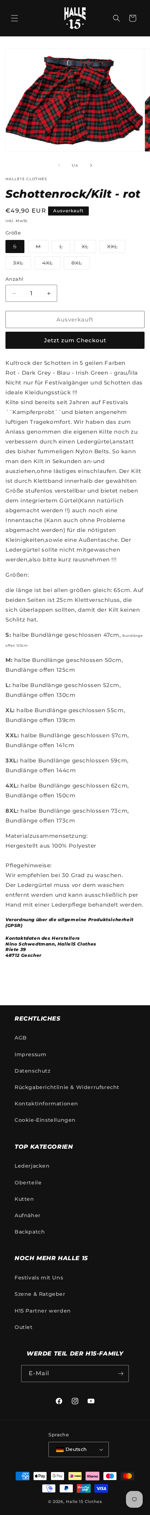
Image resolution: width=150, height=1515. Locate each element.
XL (89, 248)
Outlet (24, 1327)
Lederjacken (32, 1166)
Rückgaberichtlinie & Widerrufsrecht (67, 1087)
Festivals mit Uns (39, 1277)
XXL (116, 248)
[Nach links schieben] (59, 165)
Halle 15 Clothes (84, 1501)
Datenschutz (33, 1071)
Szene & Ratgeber (40, 1294)
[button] (15, 18)
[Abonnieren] (120, 1373)
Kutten (24, 1199)
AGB (21, 1037)
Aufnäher (28, 1215)
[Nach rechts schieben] (91, 165)
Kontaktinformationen (46, 1103)
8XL (80, 264)
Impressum (30, 1054)
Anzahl (14, 279)
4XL (51, 264)
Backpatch (30, 1231)
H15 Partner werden (43, 1310)
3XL (22, 264)
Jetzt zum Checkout (75, 340)
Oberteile (28, 1182)
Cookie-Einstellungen (45, 1120)
